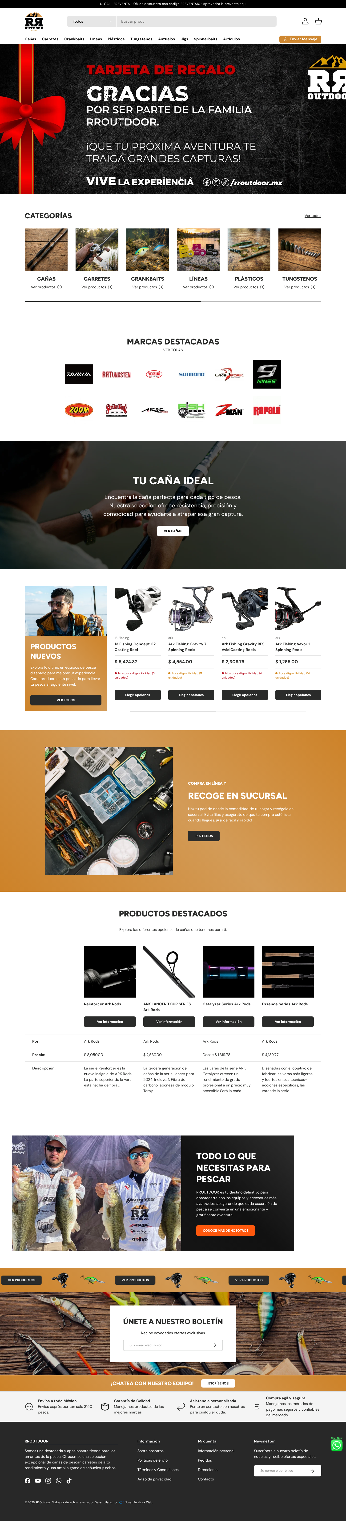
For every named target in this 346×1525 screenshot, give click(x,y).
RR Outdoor (43, 1502)
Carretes (50, 39)
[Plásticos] (249, 249)
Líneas (96, 39)
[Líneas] (198, 249)
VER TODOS (66, 700)
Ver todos (313, 215)
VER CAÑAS (173, 531)
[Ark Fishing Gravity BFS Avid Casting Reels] (245, 609)
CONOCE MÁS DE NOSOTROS (225, 1230)
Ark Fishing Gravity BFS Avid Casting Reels (243, 647)
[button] (318, 21)
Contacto (206, 1479)
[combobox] (172, 21)
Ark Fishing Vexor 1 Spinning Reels (292, 647)
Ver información (110, 1021)
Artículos (231, 39)
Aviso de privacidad (154, 1479)
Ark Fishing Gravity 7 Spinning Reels (187, 647)
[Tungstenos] (299, 249)
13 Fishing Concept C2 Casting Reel (135, 647)
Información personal (216, 1450)
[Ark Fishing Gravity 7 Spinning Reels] (191, 609)
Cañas (30, 39)
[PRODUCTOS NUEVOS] (66, 611)
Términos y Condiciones (158, 1469)
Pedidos (205, 1460)
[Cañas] (46, 249)
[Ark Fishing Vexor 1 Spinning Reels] (298, 609)
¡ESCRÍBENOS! (218, 1383)
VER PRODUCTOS (103, 1280)
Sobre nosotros (150, 1450)
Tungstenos (141, 39)
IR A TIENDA (204, 836)
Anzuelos (166, 39)
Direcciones (208, 1469)
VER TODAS (173, 349)
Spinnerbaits (205, 39)
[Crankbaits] (147, 249)
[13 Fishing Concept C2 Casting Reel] (138, 609)
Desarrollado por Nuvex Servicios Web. (124, 1502)
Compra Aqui (173, 123)
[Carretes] (97, 249)
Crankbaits (74, 39)
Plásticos (116, 39)
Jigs (184, 39)
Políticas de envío (152, 1460)
